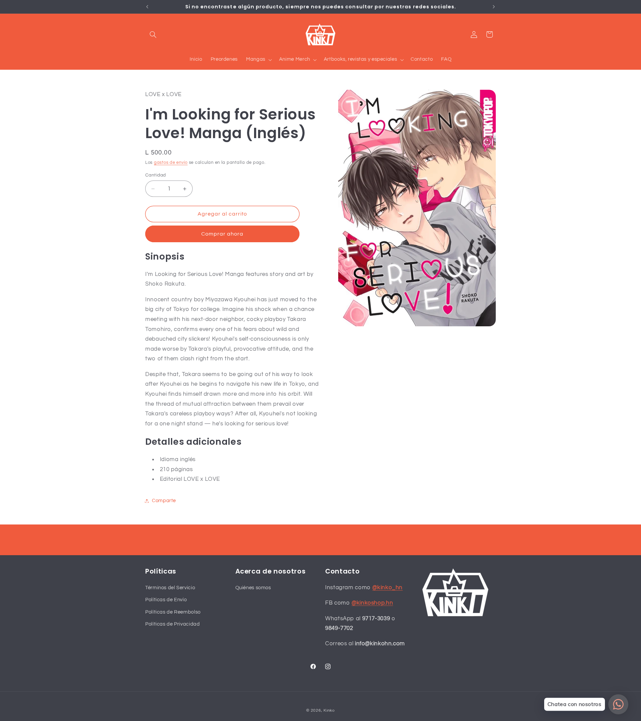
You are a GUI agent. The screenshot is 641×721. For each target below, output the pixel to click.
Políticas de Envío (166, 599)
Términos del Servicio (170, 587)
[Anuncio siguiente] (493, 6)
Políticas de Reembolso (173, 611)
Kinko (329, 710)
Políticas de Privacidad (172, 623)
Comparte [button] (164, 500)
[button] (153, 34)
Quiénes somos (253, 587)
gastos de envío (171, 162)
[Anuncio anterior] (147, 6)
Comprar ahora (222, 234)
